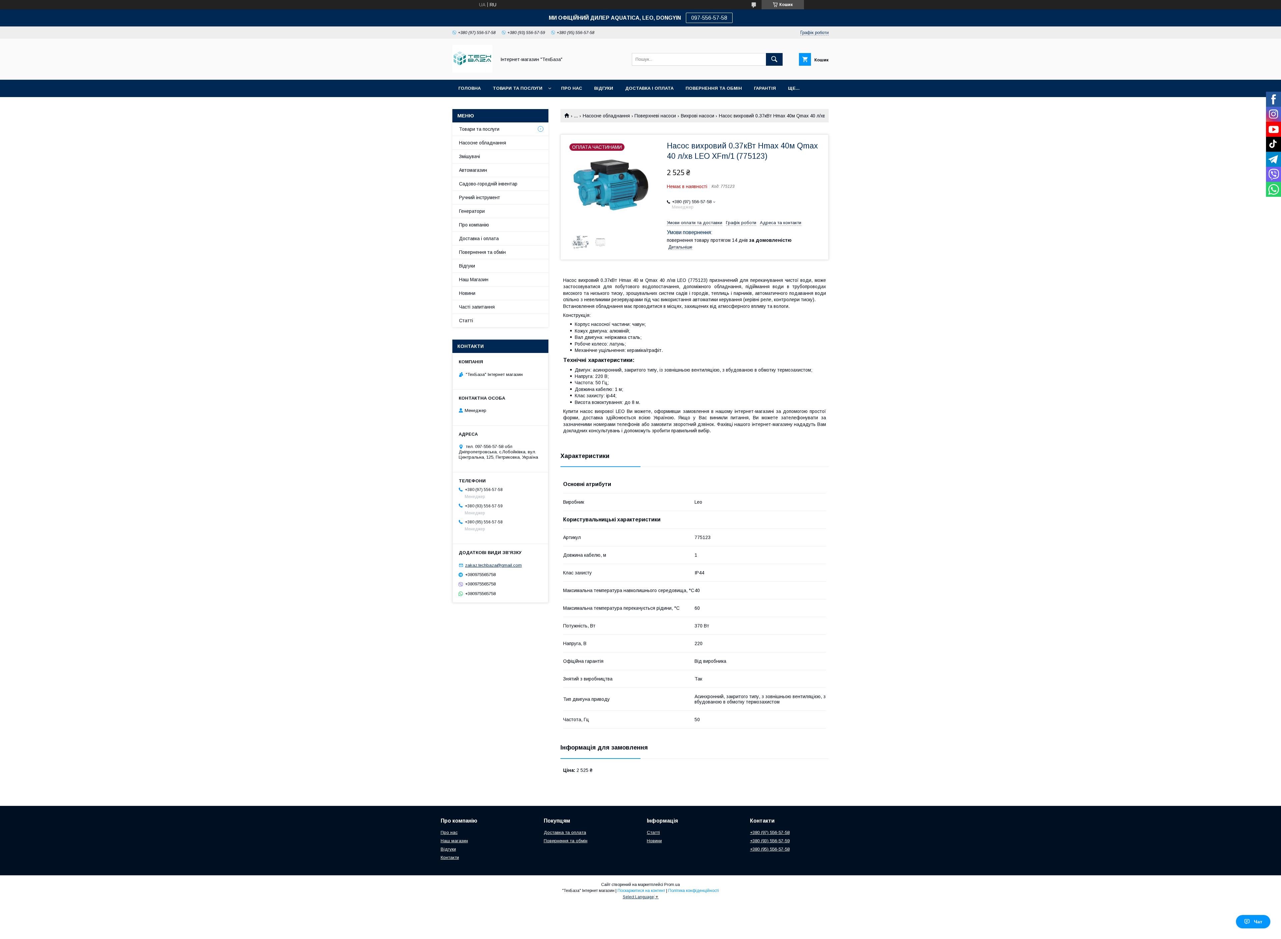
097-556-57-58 (709, 18)
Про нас (571, 88)
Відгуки (603, 88)
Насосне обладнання (606, 115)
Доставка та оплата (565, 832)
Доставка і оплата (479, 238)
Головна (469, 88)
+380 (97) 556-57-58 (770, 832)
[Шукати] (774, 59)
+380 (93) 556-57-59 (770, 840)
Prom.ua (672, 884)
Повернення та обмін (714, 88)
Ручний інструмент (479, 197)
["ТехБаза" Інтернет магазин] (472, 71)
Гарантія (765, 88)
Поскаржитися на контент (641, 890)
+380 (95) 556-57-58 (770, 849)
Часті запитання (477, 307)
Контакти (450, 857)
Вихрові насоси (697, 115)
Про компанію (474, 224)
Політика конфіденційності (693, 890)
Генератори (472, 211)
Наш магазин (454, 840)
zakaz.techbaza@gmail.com (493, 565)
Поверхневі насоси (655, 115)
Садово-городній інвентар (488, 183)
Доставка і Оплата (649, 88)
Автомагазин (473, 170)
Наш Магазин (473, 279)
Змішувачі (469, 156)
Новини (467, 293)
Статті (466, 320)
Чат (1258, 921)
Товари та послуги (517, 88)
